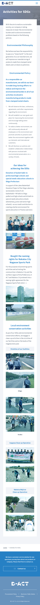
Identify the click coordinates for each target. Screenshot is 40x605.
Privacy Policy (20, 596)
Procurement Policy (11, 594)
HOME (5, 548)
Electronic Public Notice (28, 594)
